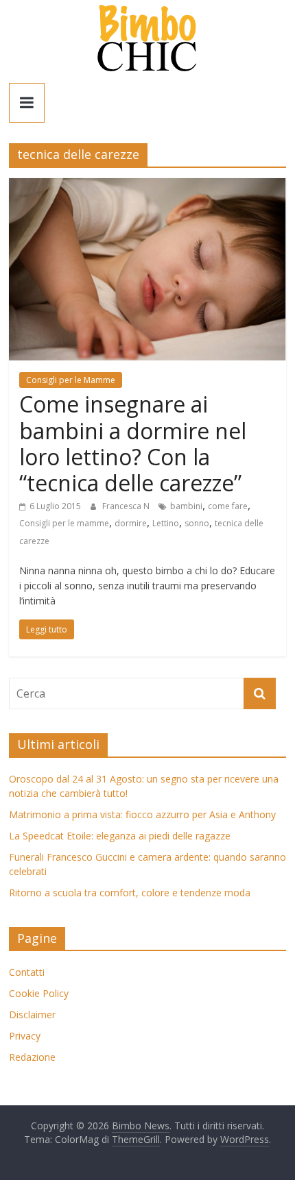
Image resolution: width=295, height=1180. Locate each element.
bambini (186, 506)
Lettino (165, 523)
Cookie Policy (39, 993)
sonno (197, 523)
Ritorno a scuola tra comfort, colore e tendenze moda (129, 892)
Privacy (24, 1035)
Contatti (27, 972)
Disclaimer (32, 1014)
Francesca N (127, 506)
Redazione (32, 1057)
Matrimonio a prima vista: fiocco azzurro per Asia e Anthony (142, 814)
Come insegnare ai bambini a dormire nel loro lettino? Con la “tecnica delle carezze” (132, 443)
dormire (131, 523)
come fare (228, 506)
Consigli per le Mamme (70, 380)
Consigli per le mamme (64, 523)
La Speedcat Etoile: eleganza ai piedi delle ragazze (120, 835)
